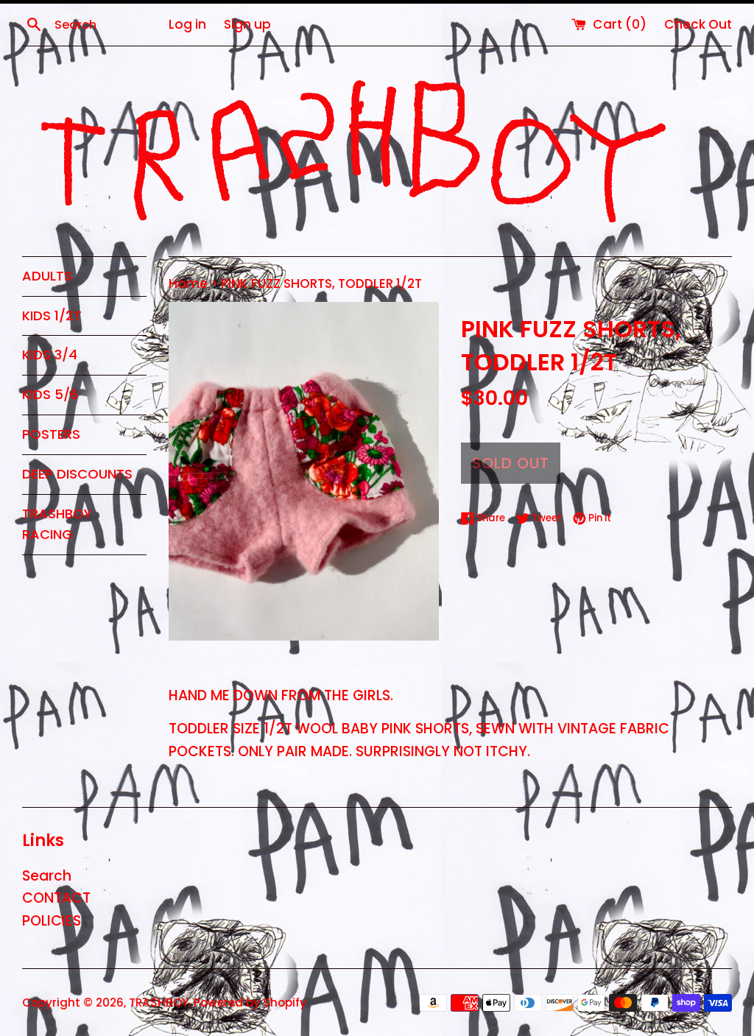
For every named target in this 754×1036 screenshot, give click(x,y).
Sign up (247, 24)
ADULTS (47, 276)
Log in (187, 24)
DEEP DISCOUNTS (77, 474)
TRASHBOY (158, 1002)
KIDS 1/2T (52, 315)
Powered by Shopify (250, 1002)
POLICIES (51, 921)
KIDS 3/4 (49, 354)
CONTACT (56, 898)
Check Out (698, 24)
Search (46, 876)
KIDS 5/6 (50, 394)
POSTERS (51, 434)
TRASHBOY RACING (57, 524)
